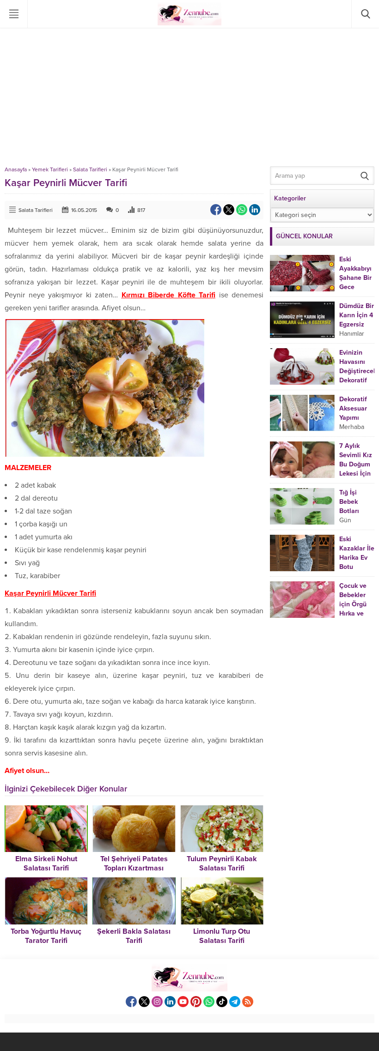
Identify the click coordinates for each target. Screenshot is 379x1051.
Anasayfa (16, 169)
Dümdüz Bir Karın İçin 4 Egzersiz (356, 315)
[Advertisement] (189, 97)
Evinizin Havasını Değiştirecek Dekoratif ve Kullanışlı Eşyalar (358, 380)
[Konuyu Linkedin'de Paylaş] (254, 209)
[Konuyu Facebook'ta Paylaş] (215, 209)
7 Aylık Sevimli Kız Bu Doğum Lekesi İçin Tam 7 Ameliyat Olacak (355, 473)
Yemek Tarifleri (50, 169)
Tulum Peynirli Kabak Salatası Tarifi (222, 863)
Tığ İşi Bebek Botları (349, 502)
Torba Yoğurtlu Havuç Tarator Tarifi (46, 936)
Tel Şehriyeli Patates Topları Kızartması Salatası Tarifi (134, 868)
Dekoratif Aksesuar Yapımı (353, 408)
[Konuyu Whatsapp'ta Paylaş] (241, 209)
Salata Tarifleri (90, 169)
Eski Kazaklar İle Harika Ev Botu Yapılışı (356, 557)
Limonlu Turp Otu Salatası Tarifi (221, 936)
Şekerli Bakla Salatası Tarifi (134, 936)
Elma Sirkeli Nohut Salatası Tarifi (46, 863)
